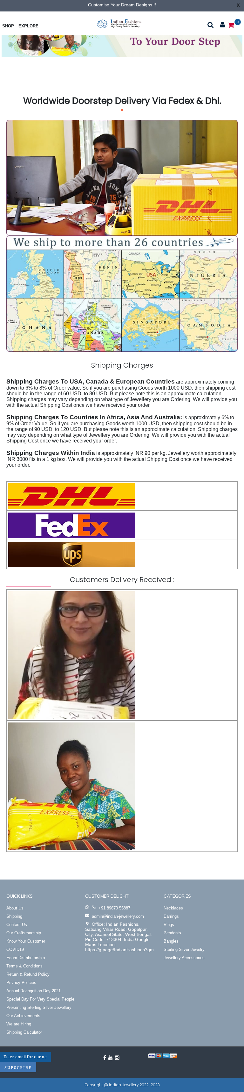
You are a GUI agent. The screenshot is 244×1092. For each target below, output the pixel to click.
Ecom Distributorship (25, 957)
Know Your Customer (25, 941)
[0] (231, 24)
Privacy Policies (21, 982)
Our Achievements (23, 1015)
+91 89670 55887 (114, 908)
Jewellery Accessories (184, 957)
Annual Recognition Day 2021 (33, 990)
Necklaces (173, 908)
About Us (15, 908)
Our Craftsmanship (23, 932)
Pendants (172, 932)
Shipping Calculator (24, 1032)
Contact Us (16, 924)
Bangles (171, 941)
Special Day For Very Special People (40, 999)
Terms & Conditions (24, 966)
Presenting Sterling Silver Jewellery (38, 1007)
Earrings (171, 916)
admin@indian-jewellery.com (118, 916)
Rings (169, 924)
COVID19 (15, 949)
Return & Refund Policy (28, 974)
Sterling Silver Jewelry (184, 949)
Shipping (14, 916)
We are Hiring (18, 1024)
